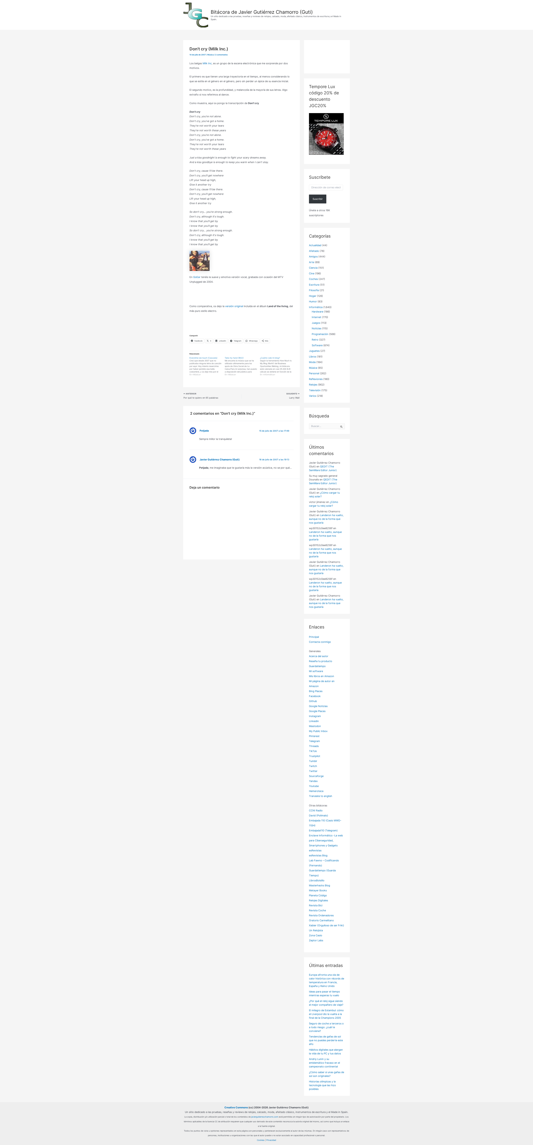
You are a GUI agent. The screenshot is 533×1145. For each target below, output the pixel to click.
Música (210, 55)
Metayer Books (318, 890)
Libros (312, 356)
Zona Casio (315, 935)
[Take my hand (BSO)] (242, 366)
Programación (320, 334)
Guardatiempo (317, 666)
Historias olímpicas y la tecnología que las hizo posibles (322, 1085)
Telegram (314, 741)
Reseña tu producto (320, 661)
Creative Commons (236, 1107)
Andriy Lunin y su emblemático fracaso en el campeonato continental (324, 1063)
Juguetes (314, 350)
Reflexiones (316, 379)
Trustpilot (314, 756)
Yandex (313, 781)
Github (313, 701)
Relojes (313, 384)
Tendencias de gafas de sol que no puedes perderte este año (326, 1040)
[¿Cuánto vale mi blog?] (277, 366)
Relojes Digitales (318, 900)
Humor (313, 301)
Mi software (316, 671)
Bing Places (315, 691)
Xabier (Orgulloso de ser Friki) (326, 925)
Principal (314, 636)
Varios (312, 395)
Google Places (317, 711)
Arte (311, 262)
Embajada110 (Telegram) (323, 830)
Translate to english (320, 796)
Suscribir (318, 198)
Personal (314, 373)
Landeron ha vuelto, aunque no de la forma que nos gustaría (326, 519)
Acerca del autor (318, 656)
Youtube (314, 786)
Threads (314, 746)
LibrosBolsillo (316, 880)
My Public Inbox (318, 731)
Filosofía (314, 290)
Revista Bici (315, 905)
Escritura (314, 284)
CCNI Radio (316, 810)
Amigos (313, 256)
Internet (316, 317)
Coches (313, 279)
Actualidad (315, 245)
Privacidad (271, 1140)
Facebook (315, 696)
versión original (234, 306)
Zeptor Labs (316, 940)
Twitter (313, 771)
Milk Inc (207, 63)
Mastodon (315, 726)
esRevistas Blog (318, 855)
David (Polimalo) (318, 815)
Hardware (317, 311)
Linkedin (314, 721)
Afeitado (314, 251)
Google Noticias (318, 706)
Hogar (312, 295)
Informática (316, 307)
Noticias (316, 328)
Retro (315, 339)
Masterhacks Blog (319, 885)
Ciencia (313, 267)
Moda (312, 362)
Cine (311, 273)
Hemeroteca (316, 791)
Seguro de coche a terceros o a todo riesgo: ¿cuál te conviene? (326, 1027)
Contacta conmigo (320, 641)
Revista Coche (317, 910)
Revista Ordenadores (321, 915)
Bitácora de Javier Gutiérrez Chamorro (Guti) (262, 12)
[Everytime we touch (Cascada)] (207, 366)
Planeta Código (318, 895)
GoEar (196, 277)
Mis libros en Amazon (321, 676)
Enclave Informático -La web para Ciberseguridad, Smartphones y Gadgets (326, 840)
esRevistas (315, 850)
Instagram (315, 716)
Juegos (316, 322)
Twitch (313, 766)
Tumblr (313, 761)
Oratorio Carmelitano (321, 920)
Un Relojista (316, 930)
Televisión (315, 390)
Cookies (261, 1140)
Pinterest (314, 736)
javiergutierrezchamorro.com (264, 1117)
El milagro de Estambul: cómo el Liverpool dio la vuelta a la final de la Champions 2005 (326, 1014)
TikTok (313, 751)
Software (317, 345)
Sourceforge (316, 776)
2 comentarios (221, 55)
